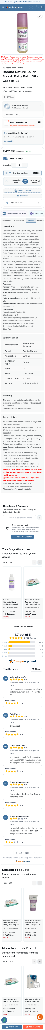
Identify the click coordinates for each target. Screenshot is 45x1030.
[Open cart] (42, 7)
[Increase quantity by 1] (24, 165)
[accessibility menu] (4, 1020)
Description (6, 220)
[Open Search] (37, 7)
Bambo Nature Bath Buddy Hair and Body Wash (32, 925)
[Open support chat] (40, 1017)
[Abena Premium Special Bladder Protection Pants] (33, 981)
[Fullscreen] (39, 16)
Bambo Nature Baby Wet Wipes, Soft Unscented (32, 604)
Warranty (31, 220)
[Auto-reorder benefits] (39, 181)
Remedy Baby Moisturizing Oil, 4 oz (11, 604)
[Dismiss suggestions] (39, 1004)
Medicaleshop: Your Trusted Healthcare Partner (22, 2)
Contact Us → (10, 141)
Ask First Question (24, 537)
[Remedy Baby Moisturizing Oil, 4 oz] (11, 582)
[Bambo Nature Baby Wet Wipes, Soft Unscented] (33, 582)
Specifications (19, 220)
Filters (37, 669)
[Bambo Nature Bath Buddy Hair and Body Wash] (33, 903)
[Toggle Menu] (3, 7)
